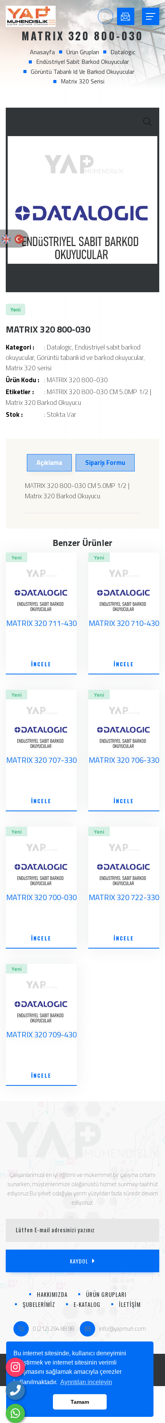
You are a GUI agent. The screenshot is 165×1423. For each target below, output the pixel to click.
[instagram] (15, 1367)
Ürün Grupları (82, 52)
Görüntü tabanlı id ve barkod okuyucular (82, 71)
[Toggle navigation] (150, 16)
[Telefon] (15, 1390)
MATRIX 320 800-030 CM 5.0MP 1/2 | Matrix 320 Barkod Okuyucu (78, 397)
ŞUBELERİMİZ (39, 1304)
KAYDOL (79, 1261)
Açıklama (49, 463)
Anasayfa (42, 52)
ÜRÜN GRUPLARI (106, 1294)
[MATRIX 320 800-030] (82, 200)
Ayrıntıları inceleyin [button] (86, 1382)
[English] (6, 238)
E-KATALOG (87, 1304)
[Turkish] (19, 238)
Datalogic (123, 52)
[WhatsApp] (15, 1413)
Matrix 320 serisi (82, 81)
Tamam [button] (80, 1402)
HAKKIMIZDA (52, 1294)
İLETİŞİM (130, 1304)
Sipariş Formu (105, 463)
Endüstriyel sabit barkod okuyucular (82, 61)
